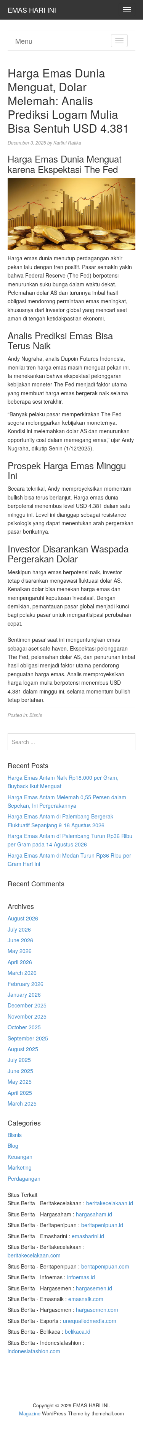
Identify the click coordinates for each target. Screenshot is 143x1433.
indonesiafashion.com (34, 1351)
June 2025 (20, 1071)
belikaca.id (77, 1331)
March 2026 (22, 972)
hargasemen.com (97, 1309)
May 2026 (20, 951)
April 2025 (20, 1092)
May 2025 (20, 1081)
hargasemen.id (94, 1288)
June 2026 (20, 940)
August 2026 (23, 918)
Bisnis (35, 715)
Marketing (20, 1167)
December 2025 (27, 1005)
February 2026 (25, 984)
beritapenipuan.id (102, 1225)
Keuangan (20, 1156)
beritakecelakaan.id (109, 1203)
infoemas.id (81, 1277)
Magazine (29, 1413)
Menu (23, 41)
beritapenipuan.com (105, 1266)
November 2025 (27, 1016)
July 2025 (19, 1059)
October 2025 (24, 1027)
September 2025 (28, 1038)
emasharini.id (88, 1236)
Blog (13, 1145)
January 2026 (24, 994)
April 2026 (20, 962)
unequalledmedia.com (89, 1321)
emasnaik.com (85, 1299)
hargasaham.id (94, 1214)
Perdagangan (24, 1178)
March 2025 (22, 1103)
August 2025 (23, 1049)
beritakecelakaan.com (34, 1255)
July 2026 (19, 929)
